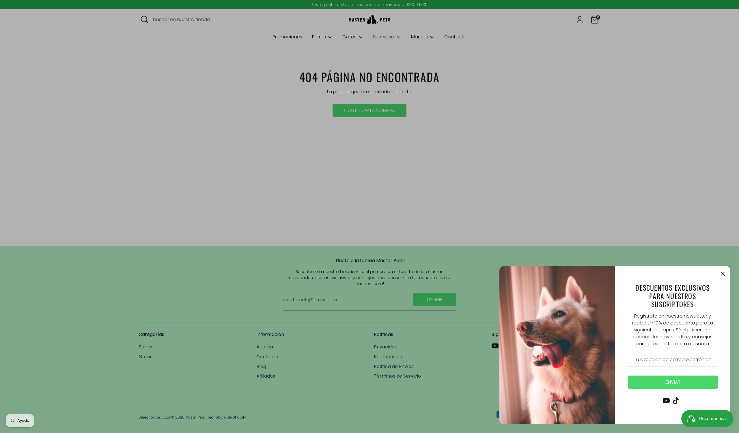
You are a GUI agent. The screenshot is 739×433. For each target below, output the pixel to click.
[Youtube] (666, 400)
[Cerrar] (722, 273)
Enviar (673, 382)
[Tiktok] (676, 400)
